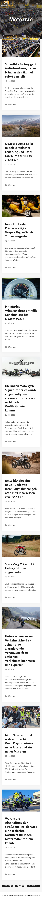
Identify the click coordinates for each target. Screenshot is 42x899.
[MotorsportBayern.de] (7, 3)
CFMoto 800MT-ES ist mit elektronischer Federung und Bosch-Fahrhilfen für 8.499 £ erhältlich (19, 152)
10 (17, 886)
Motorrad (12, 105)
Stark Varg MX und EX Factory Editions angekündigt (20, 568)
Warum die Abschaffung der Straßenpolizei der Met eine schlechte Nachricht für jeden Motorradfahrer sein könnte (21, 831)
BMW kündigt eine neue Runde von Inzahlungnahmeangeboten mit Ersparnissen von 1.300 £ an (21, 489)
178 (29, 886)
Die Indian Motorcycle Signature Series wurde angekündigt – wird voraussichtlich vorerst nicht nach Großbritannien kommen (21, 398)
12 (23, 886)
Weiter (35, 886)
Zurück (6, 886)
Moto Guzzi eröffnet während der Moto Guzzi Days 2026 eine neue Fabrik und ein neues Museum (19, 743)
